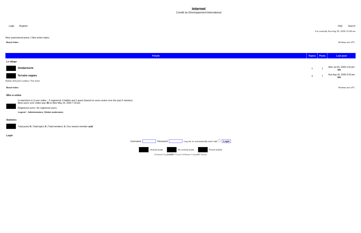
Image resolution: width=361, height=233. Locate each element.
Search (351, 26)
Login (11, 26)
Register (23, 26)
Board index (12, 42)
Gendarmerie (25, 68)
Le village (11, 61)
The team (35, 81)
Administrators (35, 112)
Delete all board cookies (17, 81)
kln (339, 69)
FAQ (339, 26)
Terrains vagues (27, 75)
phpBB (170, 154)
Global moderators (53, 112)
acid (90, 126)
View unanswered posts (17, 37)
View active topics (40, 37)
